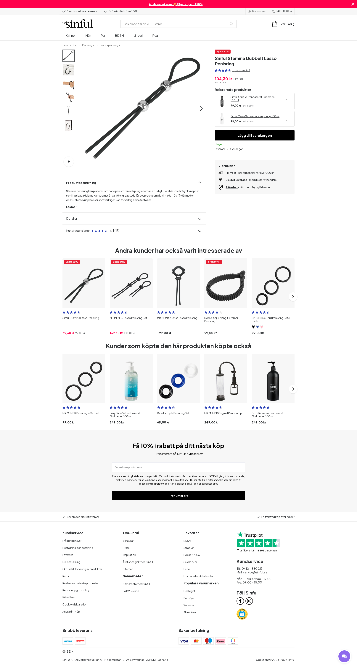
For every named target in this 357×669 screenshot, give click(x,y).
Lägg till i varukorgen (254, 135)
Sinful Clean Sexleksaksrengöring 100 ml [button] (255, 116)
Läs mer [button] (71, 206)
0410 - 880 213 (284, 11)
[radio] (216, 70)
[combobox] (174, 24)
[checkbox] (288, 101)
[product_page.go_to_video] (68, 161)
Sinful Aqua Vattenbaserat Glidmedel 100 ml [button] (253, 98)
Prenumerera (178, 496)
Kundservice (259, 11)
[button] (352, 4)
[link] (65, 45)
